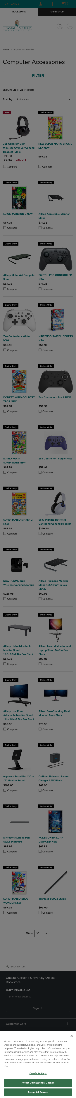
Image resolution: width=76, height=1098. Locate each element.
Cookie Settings (38, 1073)
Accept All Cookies (38, 1092)
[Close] (72, 1036)
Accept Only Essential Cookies (38, 1082)
